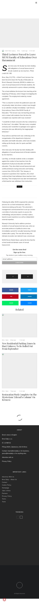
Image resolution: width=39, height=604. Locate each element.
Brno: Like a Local (15, 554)
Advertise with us (7, 457)
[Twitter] (18, 575)
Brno (15, 11)
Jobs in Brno (6, 490)
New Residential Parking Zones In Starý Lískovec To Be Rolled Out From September (24, 15)
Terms (4, 499)
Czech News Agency (10, 51)
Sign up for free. (20, 252)
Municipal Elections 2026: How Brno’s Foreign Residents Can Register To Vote (23, 547)
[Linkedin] (25, 575)
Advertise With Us (8, 477)
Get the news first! (19, 249)
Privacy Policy (6, 461)
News (18, 11)
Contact (4, 482)
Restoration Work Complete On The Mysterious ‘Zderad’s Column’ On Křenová (19, 397)
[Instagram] (21, 575)
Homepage (5, 488)
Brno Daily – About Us (9, 479)
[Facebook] (14, 575)
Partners (5, 493)
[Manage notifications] (4, 599)
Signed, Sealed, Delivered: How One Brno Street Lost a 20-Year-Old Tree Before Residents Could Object (23, 558)
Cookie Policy (6, 485)
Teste (4, 501)
